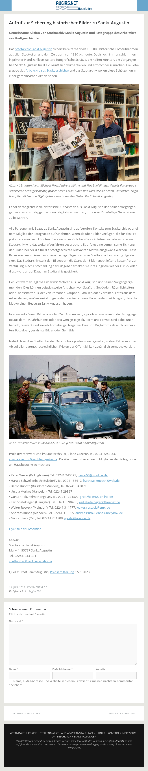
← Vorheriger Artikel (25, 713)
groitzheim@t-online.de (96, 497)
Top (74, 758)
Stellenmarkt (49, 733)
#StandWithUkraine (23, 733)
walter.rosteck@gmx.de (93, 507)
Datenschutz (60, 736)
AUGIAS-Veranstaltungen (78, 733)
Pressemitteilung (62, 572)
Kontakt (119, 741)
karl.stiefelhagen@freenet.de (99, 502)
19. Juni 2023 (17, 587)
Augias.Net (35, 591)
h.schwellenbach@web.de (101, 480)
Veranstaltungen (84, 736)
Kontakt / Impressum (122, 733)
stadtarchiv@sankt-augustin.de (30, 561)
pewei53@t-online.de (93, 475)
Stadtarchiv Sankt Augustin (33, 49)
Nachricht (16, 621)
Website (100, 669)
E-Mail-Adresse (62, 669)
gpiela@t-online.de (77, 518)
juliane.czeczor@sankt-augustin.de (33, 459)
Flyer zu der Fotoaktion (25, 529)
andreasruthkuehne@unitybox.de (99, 513)
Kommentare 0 (37, 587)
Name (13, 669)
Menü (6, 5)
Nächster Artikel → (124, 713)
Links (101, 733)
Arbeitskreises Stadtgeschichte (47, 70)
